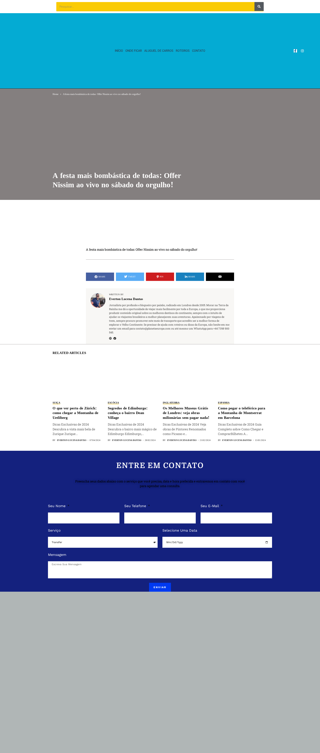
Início (119, 50)
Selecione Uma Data (179, 530)
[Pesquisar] (259, 6)
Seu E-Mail (210, 506)
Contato (198, 50)
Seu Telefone (135, 506)
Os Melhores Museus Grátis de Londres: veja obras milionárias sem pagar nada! (186, 413)
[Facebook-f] (295, 50)
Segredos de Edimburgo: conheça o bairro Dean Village (127, 413)
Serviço (54, 530)
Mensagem (57, 555)
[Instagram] (302, 50)
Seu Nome (57, 506)
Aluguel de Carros (158, 50)
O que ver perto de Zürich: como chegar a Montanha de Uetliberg (75, 413)
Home (56, 94)
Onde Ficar (133, 50)
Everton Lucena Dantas (126, 299)
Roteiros (183, 50)
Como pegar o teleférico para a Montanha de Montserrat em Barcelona (241, 413)
